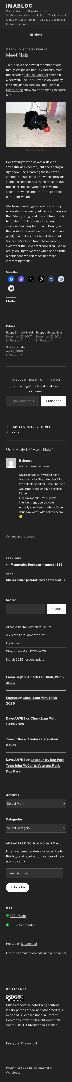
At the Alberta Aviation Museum (28, 627)
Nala (16, 432)
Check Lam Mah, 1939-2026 (26, 651)
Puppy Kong (14, 90)
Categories (14, 819)
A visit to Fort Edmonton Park (26, 635)
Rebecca (25, 461)
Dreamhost (29, 944)
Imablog (19, 6)
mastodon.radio (32, 953)
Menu (38, 34)
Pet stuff (43, 426)
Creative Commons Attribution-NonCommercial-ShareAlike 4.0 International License (34, 1020)
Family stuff (22, 426)
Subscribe (53, 401)
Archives (12, 795)
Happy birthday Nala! (49, 332)
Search (11, 600)
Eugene (42, 49)
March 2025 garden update (25, 659)
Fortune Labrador (36, 75)
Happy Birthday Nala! (19, 332)
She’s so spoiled (16, 347)
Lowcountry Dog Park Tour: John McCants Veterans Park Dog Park (35, 765)
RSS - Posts (17, 916)
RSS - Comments (21, 925)
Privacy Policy (15, 1067)
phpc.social (58, 953)
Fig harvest (14, 643)
